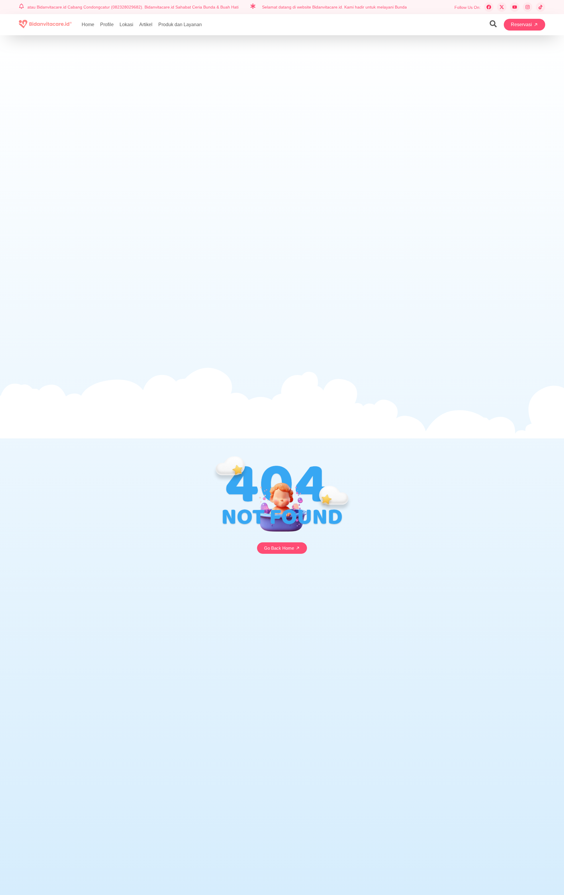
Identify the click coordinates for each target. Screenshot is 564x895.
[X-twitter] (501, 7)
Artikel (145, 24)
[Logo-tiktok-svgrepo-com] (540, 7)
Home (88, 24)
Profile (107, 24)
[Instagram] (527, 7)
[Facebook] (489, 7)
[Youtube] (514, 7)
